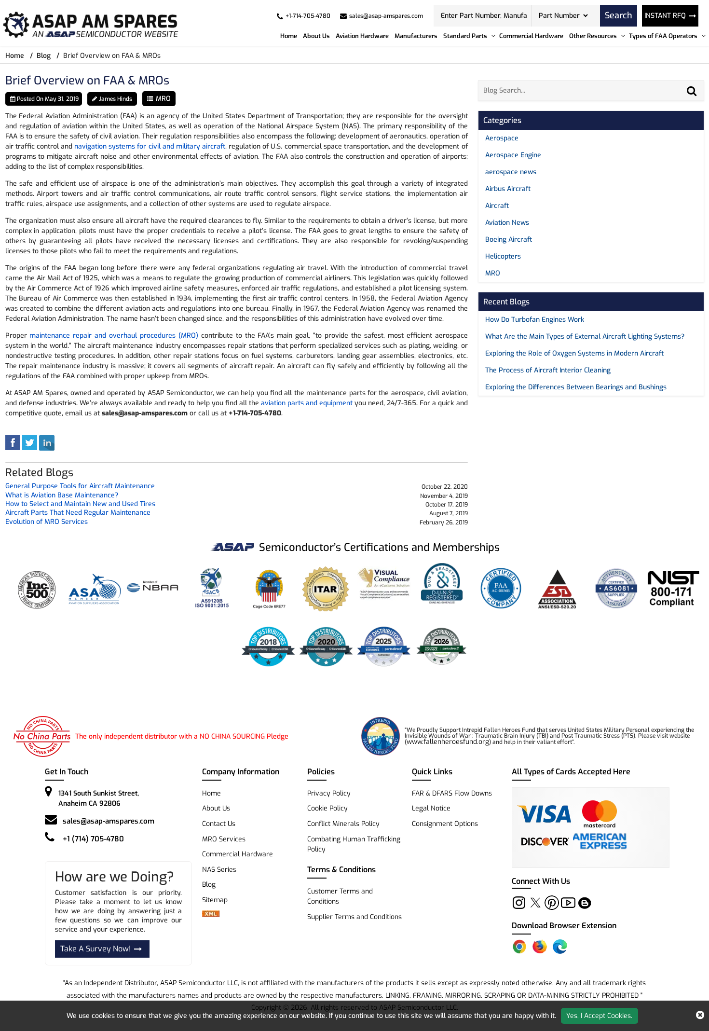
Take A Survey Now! (95, 949)
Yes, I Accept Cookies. (599, 1015)
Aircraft (497, 205)
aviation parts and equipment (307, 403)
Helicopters (503, 256)
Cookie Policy (327, 808)
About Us (316, 36)
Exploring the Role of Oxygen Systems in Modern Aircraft (574, 353)
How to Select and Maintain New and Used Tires (80, 504)
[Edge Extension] (560, 946)
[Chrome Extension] (519, 946)
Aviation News (507, 222)
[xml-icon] (210, 915)
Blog (44, 55)
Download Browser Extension (564, 926)
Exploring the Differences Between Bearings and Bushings (576, 387)
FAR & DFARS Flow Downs (452, 793)
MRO (163, 98)
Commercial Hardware (531, 36)
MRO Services (223, 839)
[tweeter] (29, 442)
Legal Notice (431, 808)
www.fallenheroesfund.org (448, 741)
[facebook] (12, 442)
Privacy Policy (329, 793)
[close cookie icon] (700, 1015)
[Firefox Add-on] (539, 946)
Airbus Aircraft (508, 188)
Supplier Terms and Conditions (354, 916)
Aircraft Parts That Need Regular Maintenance (77, 513)
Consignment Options (445, 823)
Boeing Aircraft (508, 239)
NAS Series (219, 869)
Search (618, 15)
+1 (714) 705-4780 (93, 839)
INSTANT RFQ (665, 15)
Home (288, 36)
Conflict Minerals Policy (343, 823)
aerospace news (510, 172)
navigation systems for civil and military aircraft (149, 146)
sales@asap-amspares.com (108, 821)
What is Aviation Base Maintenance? (61, 496)
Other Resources (593, 36)
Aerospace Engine (513, 155)
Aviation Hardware (362, 36)
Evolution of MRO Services (46, 522)
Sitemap (218, 900)
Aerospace (501, 138)
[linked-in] (47, 442)
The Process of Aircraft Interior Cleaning (548, 370)
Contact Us (218, 823)
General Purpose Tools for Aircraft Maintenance (80, 486)
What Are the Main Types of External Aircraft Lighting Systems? (584, 336)
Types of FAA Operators (663, 36)
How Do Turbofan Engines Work (534, 319)
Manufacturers (416, 36)
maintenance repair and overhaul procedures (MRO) (113, 335)
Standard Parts (465, 36)
